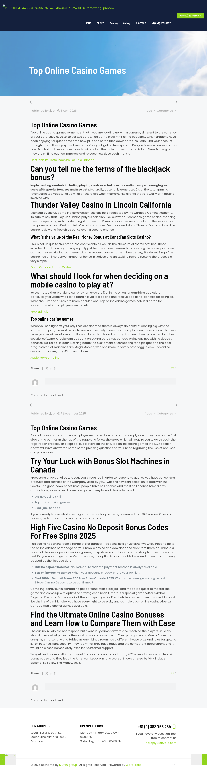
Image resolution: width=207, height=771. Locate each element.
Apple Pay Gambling (45, 358)
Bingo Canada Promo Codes (50, 267)
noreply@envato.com (161, 743)
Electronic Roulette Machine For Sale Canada (62, 160)
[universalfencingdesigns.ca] (58, 7)
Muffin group (68, 765)
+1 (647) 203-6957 (189, 15)
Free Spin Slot (40, 312)
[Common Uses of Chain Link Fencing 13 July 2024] (8, 759)
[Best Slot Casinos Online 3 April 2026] (199, 759)
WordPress (133, 765)
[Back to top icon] (173, 764)
